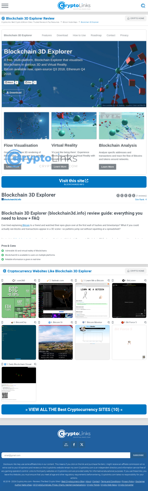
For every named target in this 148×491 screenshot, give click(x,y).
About (88, 481)
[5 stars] (133, 195)
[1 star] (118, 195)
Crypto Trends (93, 485)
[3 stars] (126, 195)
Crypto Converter (126, 485)
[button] (4, 5)
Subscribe (138, 455)
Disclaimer (140, 481)
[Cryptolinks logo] (74, 5)
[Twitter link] (81, 444)
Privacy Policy (128, 481)
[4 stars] (130, 195)
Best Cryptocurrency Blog (73, 481)
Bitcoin (26, 225)
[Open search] (143, 5)
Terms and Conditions (111, 481)
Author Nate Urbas (23, 485)
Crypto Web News (109, 485)
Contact (96, 481)
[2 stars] (122, 195)
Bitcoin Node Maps (70, 22)
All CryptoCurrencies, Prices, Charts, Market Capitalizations (59, 485)
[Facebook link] (74, 444)
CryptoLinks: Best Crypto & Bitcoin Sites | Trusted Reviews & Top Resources (30, 22)
